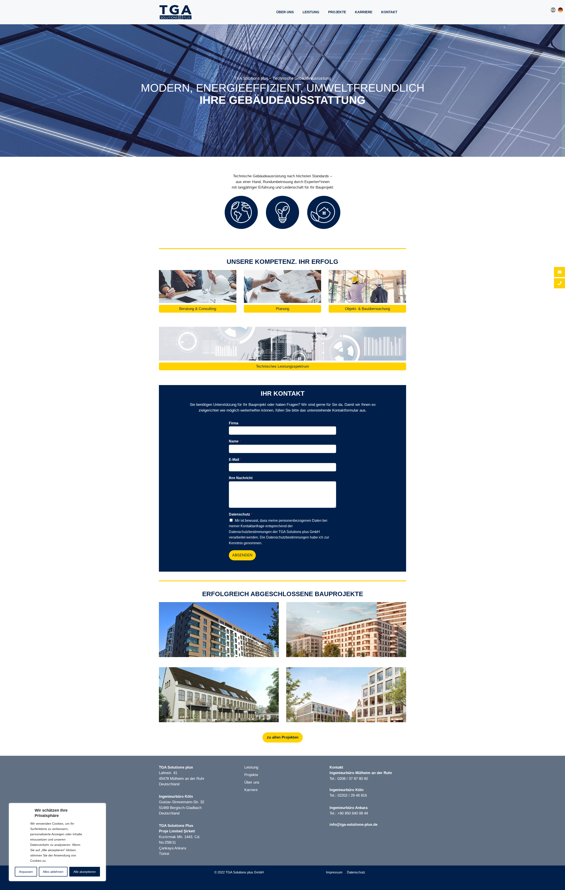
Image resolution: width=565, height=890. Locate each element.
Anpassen (26, 871)
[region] (282, 90)
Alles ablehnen (53, 871)
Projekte (337, 12)
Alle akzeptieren (84, 871)
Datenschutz (240, 514)
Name (235, 441)
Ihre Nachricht (240, 478)
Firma (233, 423)
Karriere (363, 12)
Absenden (242, 555)
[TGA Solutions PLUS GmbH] (175, 12)
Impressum (334, 872)
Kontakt (389, 12)
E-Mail (235, 459)
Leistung (311, 12)
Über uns (285, 12)
